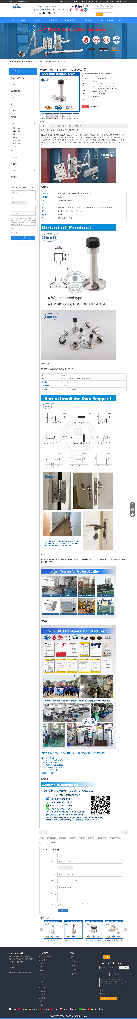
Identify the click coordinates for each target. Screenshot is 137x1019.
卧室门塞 (91, 839)
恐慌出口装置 (16, 91)
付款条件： (85, 91)
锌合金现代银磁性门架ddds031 (94, 940)
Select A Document (19, 203)
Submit (63, 910)
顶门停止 (53, 842)
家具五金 (43, 998)
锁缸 (12, 104)
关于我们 (74, 961)
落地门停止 (17, 131)
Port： (83, 93)
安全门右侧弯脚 (114, 839)
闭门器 (13, 117)
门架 (14, 146)
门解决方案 (74, 974)
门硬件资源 (74, 970)
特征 (52, 126)
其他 (41, 1005)
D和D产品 (61, 126)
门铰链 (13, 84)
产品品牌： (85, 78)
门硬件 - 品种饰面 (17, 78)
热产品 (42, 1001)
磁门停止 (16, 137)
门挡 (42, 839)
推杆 (41, 964)
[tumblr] (97, 6)
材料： (83, 81)
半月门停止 (17, 143)
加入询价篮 (96, 107)
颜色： (83, 86)
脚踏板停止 (17, 140)
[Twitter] (104, 6)
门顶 (12, 123)
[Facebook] (108, 6)
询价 (85, 107)
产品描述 (44, 126)
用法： (83, 88)
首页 (72, 957)
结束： (83, 83)
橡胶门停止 (17, 128)
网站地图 (85, 1016)
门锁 (12, 97)
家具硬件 (14, 177)
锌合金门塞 (62, 839)
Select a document (65, 868)
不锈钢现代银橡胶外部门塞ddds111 (73, 940)
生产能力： (85, 96)
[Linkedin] (101, 6)
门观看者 (14, 158)
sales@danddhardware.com (21, 973)
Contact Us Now (23, 238)
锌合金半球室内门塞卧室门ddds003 (114, 940)
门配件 (13, 171)
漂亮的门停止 (101, 839)
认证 (69, 126)
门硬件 (73, 965)
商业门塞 (43, 842)
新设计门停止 (51, 839)
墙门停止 (16, 134)
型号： (83, 76)
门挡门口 (82, 839)
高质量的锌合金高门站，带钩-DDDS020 (53, 940)
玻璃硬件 (14, 164)
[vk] (111, 6)
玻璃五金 (43, 991)
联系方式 (78, 126)
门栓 (12, 151)
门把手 (13, 110)
